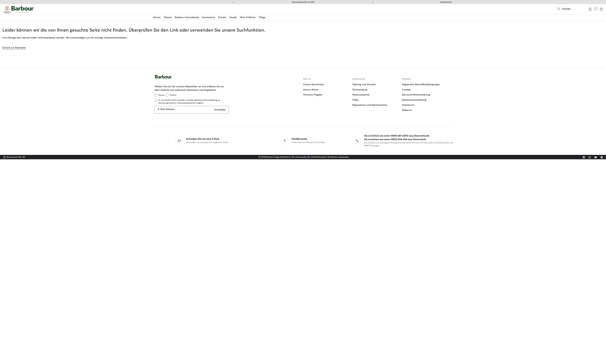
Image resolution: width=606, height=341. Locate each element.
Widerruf (407, 110)
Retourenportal (360, 95)
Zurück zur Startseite (14, 48)
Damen (173, 95)
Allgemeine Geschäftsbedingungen (421, 84)
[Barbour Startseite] (18, 10)
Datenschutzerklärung (414, 100)
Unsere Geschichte (313, 84)
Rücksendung (359, 90)
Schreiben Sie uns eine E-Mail (202, 139)
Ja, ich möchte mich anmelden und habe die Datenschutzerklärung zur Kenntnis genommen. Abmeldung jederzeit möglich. (189, 101)
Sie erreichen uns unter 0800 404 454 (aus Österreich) (395, 139)
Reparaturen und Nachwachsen (369, 105)
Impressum (408, 105)
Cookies (406, 90)
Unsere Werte (310, 90)
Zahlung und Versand (364, 84)
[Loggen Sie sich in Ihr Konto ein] (590, 9)
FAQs (355, 100)
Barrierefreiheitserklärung (416, 95)
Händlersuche (446, 2)
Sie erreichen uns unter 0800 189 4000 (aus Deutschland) (396, 136)
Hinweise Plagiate (312, 95)
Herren (161, 95)
